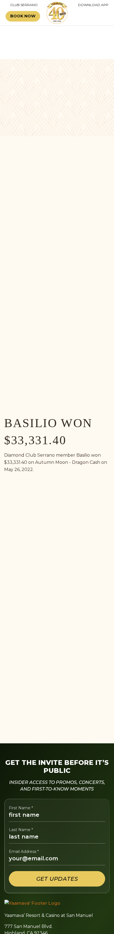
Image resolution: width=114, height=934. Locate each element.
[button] (92, 16)
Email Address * (24, 851)
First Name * (21, 808)
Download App (93, 5)
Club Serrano (22, 5)
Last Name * (21, 829)
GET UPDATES (57, 879)
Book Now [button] (22, 16)
